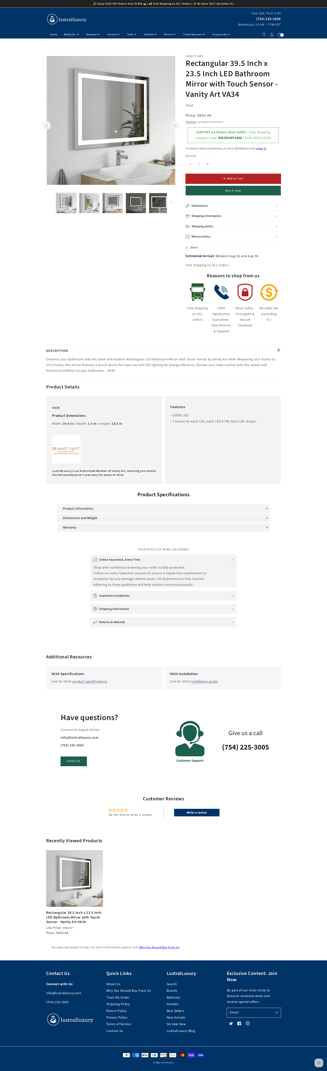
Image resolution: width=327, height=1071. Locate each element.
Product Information (78, 508)
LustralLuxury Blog (181, 1031)
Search (172, 984)
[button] (264, 35)
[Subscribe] (276, 1012)
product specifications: (89, 681)
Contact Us (114, 1031)
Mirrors (168, 34)
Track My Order (117, 997)
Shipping (191, 122)
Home (53, 34)
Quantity (191, 156)
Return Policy (116, 1011)
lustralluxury (167, 1062)
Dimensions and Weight (80, 518)
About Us (113, 984)
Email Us (73, 761)
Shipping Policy (118, 1004)
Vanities (149, 34)
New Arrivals (176, 1017)
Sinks (130, 34)
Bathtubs (70, 34)
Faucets (112, 34)
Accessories (220, 34)
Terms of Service (118, 1024)
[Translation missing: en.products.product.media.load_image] (66, 203)
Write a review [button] (197, 813)
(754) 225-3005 (268, 19)
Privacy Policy (116, 1017)
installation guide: (204, 681)
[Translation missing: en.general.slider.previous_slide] (46, 126)
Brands (172, 990)
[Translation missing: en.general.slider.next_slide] (175, 126)
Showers (91, 34)
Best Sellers (175, 1011)
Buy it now (233, 190)
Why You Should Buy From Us (159, 947)
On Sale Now (176, 1024)
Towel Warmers (192, 34)
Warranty (69, 527)
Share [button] (194, 247)
